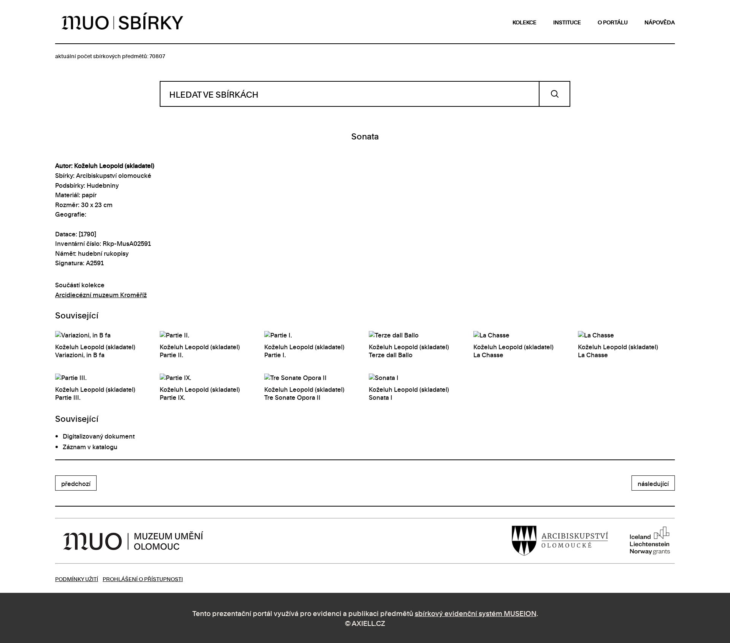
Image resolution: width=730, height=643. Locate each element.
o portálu (613, 21)
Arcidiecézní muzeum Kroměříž (101, 294)
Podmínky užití (76, 578)
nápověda (659, 21)
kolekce (524, 21)
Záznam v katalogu (90, 446)
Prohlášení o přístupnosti (143, 578)
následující (653, 483)
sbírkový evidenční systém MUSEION (475, 613)
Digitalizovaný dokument (99, 436)
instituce (567, 21)
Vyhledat (554, 94)
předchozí (75, 483)
